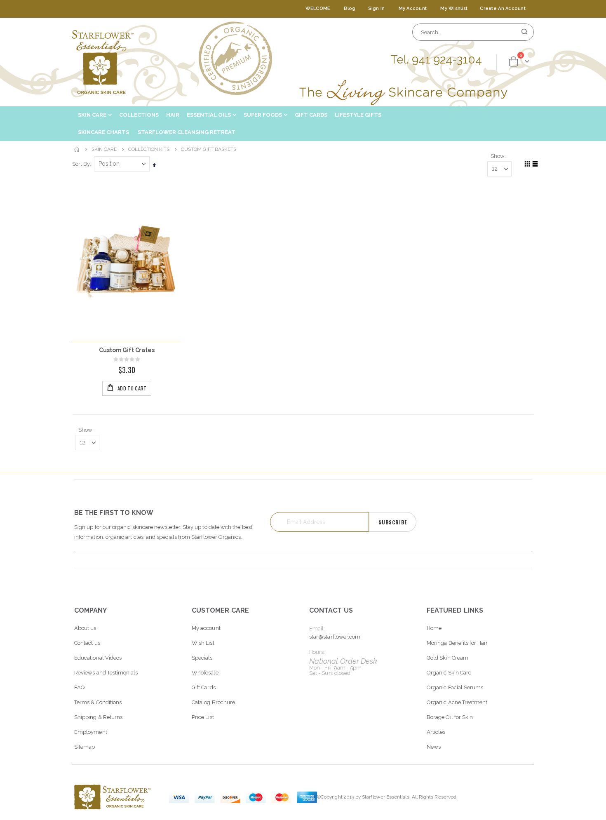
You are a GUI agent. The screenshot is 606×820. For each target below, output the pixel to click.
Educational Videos (98, 658)
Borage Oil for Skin (450, 717)
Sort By (81, 164)
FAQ (79, 687)
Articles (436, 732)
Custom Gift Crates (126, 350)
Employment (90, 732)
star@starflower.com (334, 637)
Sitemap (84, 747)
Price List (203, 717)
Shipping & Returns (98, 717)
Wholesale (205, 673)
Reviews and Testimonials (106, 673)
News (434, 747)
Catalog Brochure (213, 702)
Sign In (376, 8)
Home (77, 149)
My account (206, 628)
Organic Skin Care (449, 673)
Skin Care (104, 149)
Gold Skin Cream (447, 658)
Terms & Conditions (98, 702)
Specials (202, 658)
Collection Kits (148, 149)
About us (85, 628)
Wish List (203, 643)
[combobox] (473, 32)
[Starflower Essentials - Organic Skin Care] (103, 62)
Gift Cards (204, 687)
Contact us (87, 643)
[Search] (524, 32)
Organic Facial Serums (455, 687)
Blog (349, 8)
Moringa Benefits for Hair (457, 643)
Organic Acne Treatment (457, 702)
